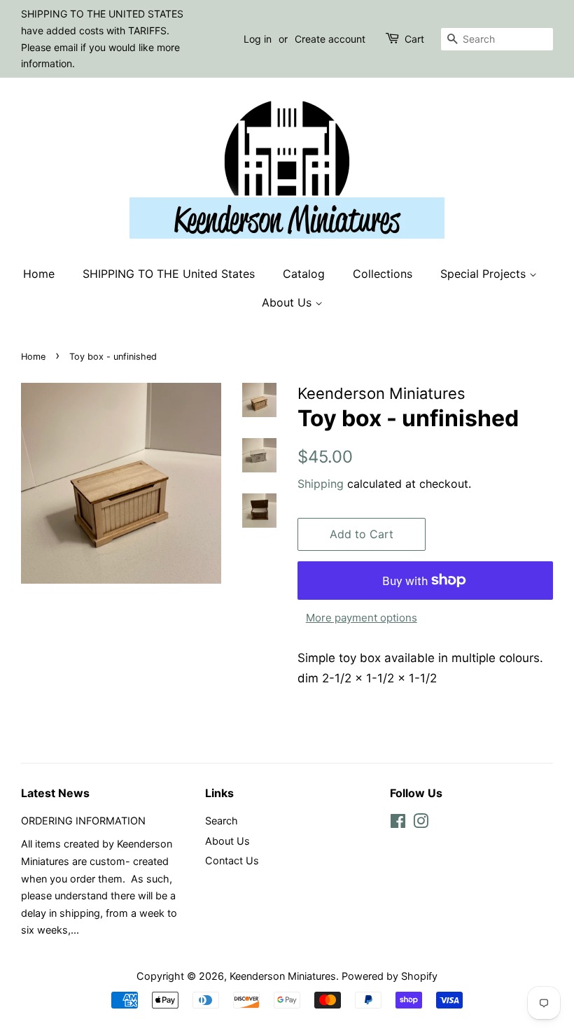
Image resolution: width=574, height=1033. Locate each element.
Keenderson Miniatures (283, 976)
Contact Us (232, 860)
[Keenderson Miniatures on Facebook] (398, 823)
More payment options (361, 617)
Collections (382, 274)
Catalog (304, 274)
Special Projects (484, 274)
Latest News (55, 793)
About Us (288, 302)
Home (39, 274)
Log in (258, 39)
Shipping (321, 484)
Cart (414, 39)
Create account (330, 39)
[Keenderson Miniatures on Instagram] (420, 823)
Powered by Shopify (390, 976)
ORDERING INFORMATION (83, 821)
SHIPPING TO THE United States (169, 274)
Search (221, 821)
